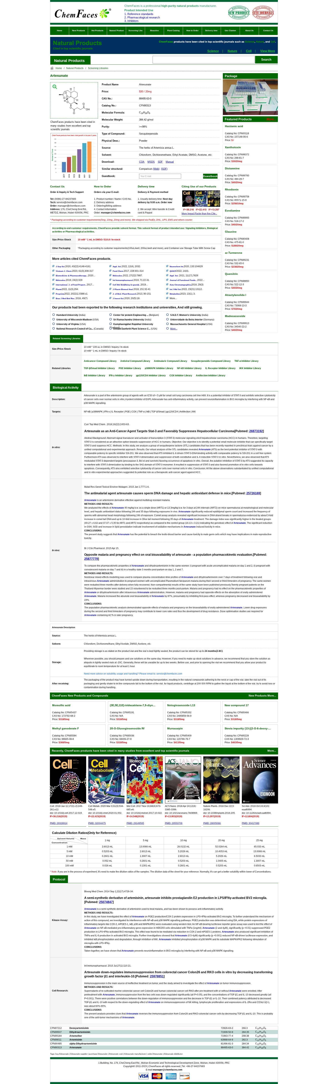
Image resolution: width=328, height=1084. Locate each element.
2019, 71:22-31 (131, 280)
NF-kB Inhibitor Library (189, 368)
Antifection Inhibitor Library (210, 375)
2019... (130, 284)
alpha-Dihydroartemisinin (83, 1043)
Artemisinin (75, 1039)
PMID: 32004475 (97, 823)
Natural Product (116, 30)
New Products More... (262, 695)
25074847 (106, 902)
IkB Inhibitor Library (94, 375)
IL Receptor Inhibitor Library (220, 368)
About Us (249, 30)
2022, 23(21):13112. (186, 289)
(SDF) (164, 168)
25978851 (157, 976)
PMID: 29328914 (58, 823)
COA (141, 161)
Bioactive (154, 30)
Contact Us (268, 30)
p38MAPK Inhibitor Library (159, 368)
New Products (78, 30)
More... (173, 298)
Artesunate (59, 76)
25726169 (253, 493)
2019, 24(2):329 (69, 280)
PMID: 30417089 (250, 823)
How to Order (192, 30)
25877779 (91, 558)
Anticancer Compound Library (100, 361)
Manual (170, 161)
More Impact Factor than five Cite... (199, 213)
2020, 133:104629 (186, 266)
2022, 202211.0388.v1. (72, 293)
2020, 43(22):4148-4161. (73, 266)
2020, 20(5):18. (126, 298)
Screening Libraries (98, 68)
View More (267, 51)
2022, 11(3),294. (67, 289)
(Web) (156, 168)
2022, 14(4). (179, 271)
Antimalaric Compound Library (170, 361)
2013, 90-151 (132, 293)
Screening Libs (136, 30)
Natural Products (75, 68)
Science (213, 51)
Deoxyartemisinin (79, 1028)
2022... (187, 280)
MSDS (151, 161)
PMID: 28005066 (212, 823)
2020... (75, 275)
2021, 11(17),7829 (184, 275)
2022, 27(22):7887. (128, 275)
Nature (232, 51)
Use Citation (230, 30)
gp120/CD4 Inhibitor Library (151, 375)
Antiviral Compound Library (135, 361)
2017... (75, 284)
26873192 (256, 431)
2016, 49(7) (72, 298)
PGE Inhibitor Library (130, 368)
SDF (160, 161)
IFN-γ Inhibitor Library (120, 375)
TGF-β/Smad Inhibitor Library (99, 368)
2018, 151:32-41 (132, 289)
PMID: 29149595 (135, 823)
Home (59, 30)
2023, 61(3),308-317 (74, 271)
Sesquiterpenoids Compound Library (211, 361)
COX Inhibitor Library (181, 375)
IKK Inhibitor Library (250, 368)
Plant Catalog (173, 30)
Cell (249, 51)
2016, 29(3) (186, 284)
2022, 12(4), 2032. (127, 266)
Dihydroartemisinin (79, 1032)
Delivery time (211, 30)
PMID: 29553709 (173, 823)
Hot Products (97, 30)
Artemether (75, 1036)
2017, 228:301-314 (128, 271)
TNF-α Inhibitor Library (246, 361)
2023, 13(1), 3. (182, 293)
